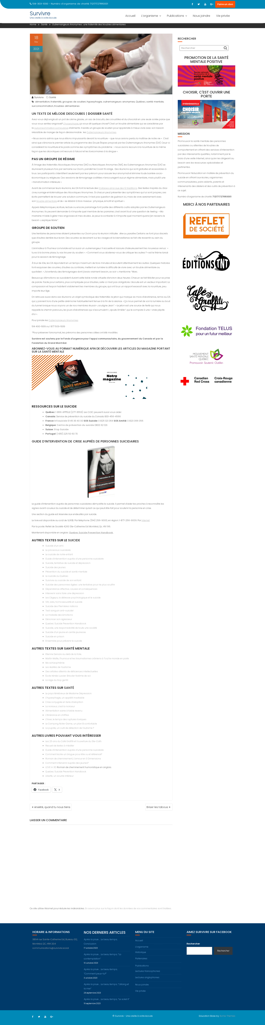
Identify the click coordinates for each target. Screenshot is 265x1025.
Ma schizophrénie (55, 662)
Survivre (40, 13)
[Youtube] (205, 4)
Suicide (74, 540)
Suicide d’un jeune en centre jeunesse (65, 632)
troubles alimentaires (67, 106)
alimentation (42, 101)
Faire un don (225, 4)
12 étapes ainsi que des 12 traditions (118, 188)
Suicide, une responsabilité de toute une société (71, 627)
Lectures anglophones (147, 977)
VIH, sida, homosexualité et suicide (63, 601)
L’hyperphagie (71, 123)
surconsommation (42, 106)
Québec (140, 101)
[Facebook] (192, 4)
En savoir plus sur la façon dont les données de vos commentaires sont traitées (128, 908)
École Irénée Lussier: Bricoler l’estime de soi (68, 675)
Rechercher (193, 943)
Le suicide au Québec (56, 576)
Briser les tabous (157, 807)
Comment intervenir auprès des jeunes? (67, 762)
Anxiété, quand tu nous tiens (52, 807)
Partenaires (141, 958)
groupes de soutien (74, 101)
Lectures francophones (147, 971)
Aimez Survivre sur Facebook (209, 932)
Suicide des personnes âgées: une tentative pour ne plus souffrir (80, 584)
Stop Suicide (61, 429)
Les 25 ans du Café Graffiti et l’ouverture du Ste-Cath (73, 741)
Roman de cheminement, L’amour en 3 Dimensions (73, 758)
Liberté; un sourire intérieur (59, 775)
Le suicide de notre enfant (59, 554)
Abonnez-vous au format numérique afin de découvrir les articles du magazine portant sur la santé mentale (101, 350)
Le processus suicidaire (58, 550)
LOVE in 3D (50, 767)
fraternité (56, 101)
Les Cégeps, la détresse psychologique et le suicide (73, 597)
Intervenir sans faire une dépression (64, 593)
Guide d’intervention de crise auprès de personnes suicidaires (85, 441)
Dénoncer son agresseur (58, 619)
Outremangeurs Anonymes (101, 132)
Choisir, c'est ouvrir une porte (206, 94)
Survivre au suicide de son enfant (63, 580)
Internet (146, 520)
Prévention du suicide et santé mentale (66, 571)
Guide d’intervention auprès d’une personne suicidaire (74, 558)
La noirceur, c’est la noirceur (60, 706)
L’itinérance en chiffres (57, 715)
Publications (175, 16)
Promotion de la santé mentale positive (206, 59)
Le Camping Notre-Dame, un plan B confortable (71, 723)
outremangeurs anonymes (119, 101)
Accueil (130, 16)
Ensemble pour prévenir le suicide (63, 640)
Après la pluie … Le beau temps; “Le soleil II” (106, 999)
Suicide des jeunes (55, 567)
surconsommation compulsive (51, 127)
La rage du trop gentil (56, 680)
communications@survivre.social (50, 948)
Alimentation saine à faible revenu (63, 710)
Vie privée (223, 16)
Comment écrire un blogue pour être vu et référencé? (73, 754)
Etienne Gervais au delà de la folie (63, 654)
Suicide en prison (54, 636)
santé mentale (155, 101)
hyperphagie (94, 101)
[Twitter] (199, 4)
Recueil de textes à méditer (59, 745)
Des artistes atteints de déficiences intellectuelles (71, 671)
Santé (52, 97)
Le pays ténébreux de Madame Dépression (68, 693)
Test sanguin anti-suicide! (59, 610)
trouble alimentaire (46, 201)
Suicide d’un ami (54, 545)
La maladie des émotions (59, 614)
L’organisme (149, 16)
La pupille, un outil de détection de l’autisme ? (69, 727)
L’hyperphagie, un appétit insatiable (64, 697)
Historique (140, 952)
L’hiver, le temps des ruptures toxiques (65, 719)
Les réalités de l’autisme (58, 667)
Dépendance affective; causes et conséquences (71, 588)
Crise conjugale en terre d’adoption (64, 702)
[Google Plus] (212, 4)
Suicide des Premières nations (61, 606)
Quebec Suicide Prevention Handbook (91, 532)
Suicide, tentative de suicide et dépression (67, 563)
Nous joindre (201, 16)
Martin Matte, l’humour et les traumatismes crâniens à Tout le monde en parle (87, 658)
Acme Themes (227, 1015)
